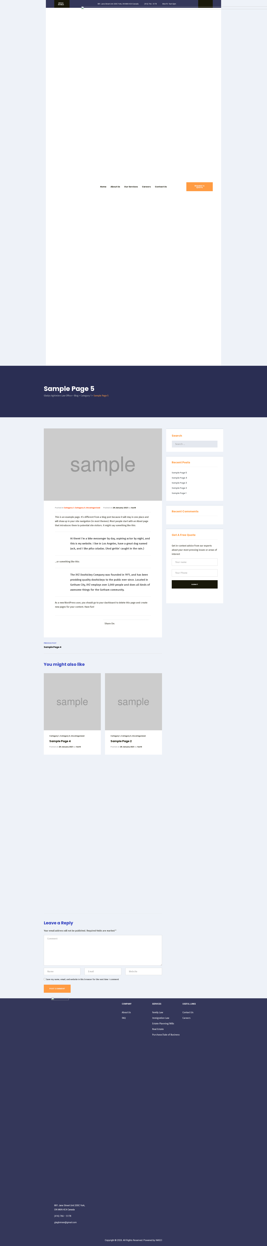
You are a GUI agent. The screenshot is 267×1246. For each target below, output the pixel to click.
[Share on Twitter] (124, 624)
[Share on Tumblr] (133, 624)
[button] (62, 4)
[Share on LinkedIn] (128, 624)
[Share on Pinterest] (141, 624)
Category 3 (80, 508)
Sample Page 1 (179, 493)
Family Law (157, 1012)
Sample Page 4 (60, 741)
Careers (146, 186)
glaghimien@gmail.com (65, 1222)
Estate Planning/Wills (163, 1023)
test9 (133, 508)
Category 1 (69, 508)
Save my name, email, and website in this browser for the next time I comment (82, 979)
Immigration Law (160, 1018)
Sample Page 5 (179, 472)
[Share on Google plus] (137, 624)
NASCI (158, 1240)
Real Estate (158, 1029)
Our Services (131, 186)
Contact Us (161, 186)
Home (103, 186)
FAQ (124, 1018)
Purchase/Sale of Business (166, 1034)
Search (177, 436)
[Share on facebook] (120, 624)
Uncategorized (93, 508)
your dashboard (107, 602)
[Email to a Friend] (146, 624)
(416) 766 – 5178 (62, 1216)
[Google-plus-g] (208, 4)
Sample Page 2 (121, 741)
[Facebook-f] (203, 4)
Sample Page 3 (179, 482)
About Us (115, 186)
